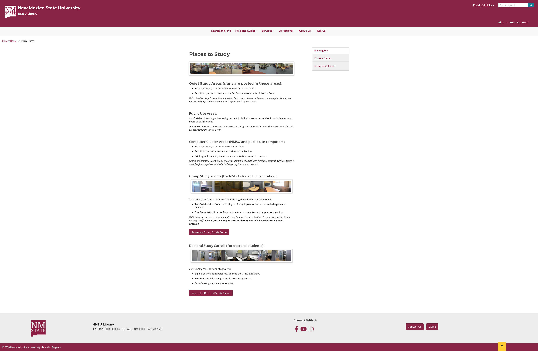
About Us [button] (305, 30)
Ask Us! (321, 30)
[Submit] (531, 5)
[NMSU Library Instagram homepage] (311, 330)
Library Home (9, 40)
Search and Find (221, 30)
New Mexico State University (49, 8)
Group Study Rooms (324, 66)
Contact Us (414, 326)
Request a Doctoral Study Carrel (211, 293)
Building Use (321, 50)
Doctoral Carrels (323, 58)
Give (501, 22)
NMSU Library (27, 13)
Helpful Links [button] (484, 5)
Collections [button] (286, 30)
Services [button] (267, 30)
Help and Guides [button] (245, 30)
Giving (432, 326)
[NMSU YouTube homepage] (303, 330)
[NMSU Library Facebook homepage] (296, 330)
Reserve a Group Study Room (209, 232)
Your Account (519, 22)
